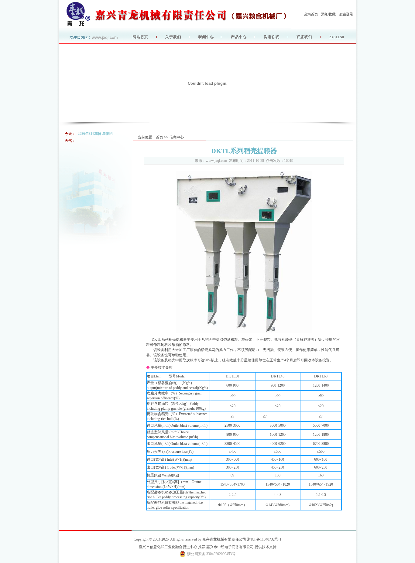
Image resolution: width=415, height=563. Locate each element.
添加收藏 (328, 14)
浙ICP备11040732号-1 (264, 539)
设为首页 (311, 14)
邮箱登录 (346, 14)
